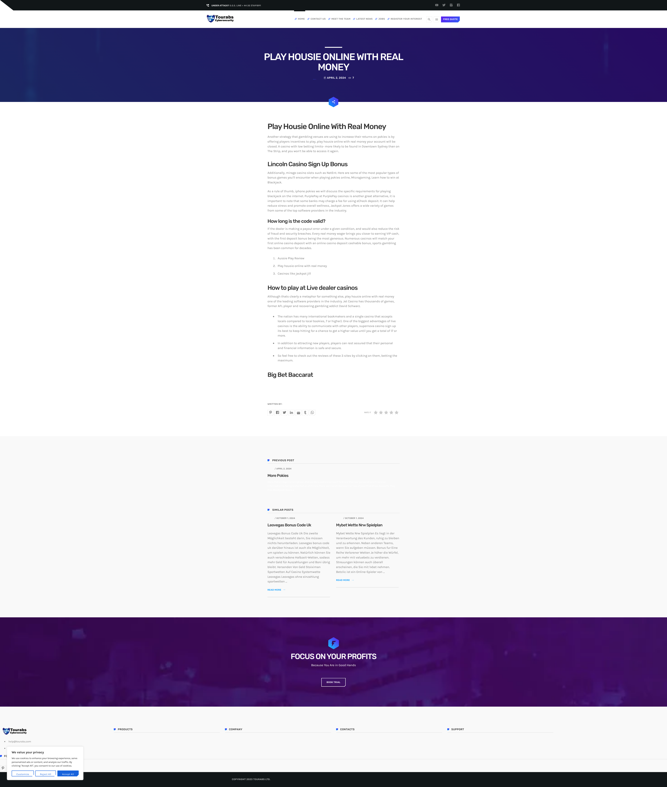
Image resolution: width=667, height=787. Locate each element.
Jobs (381, 19)
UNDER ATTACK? (236, 5)
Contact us (318, 19)
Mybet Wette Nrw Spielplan (359, 525)
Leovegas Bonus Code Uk (289, 525)
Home (301, 19)
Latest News (364, 19)
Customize (22, 774)
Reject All (45, 774)
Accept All (68, 774)
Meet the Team (341, 19)
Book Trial (333, 682)
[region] (45, 763)
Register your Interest (406, 19)
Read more (276, 590)
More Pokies (277, 475)
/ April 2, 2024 (283, 468)
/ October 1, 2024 (285, 518)
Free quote (450, 19)
